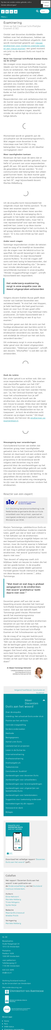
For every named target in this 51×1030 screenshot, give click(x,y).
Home (6, 1021)
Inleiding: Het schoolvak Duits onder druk (24, 716)
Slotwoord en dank (14, 807)
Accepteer (45, 2)
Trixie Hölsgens (12, 902)
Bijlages (9, 812)
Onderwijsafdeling (17, 886)
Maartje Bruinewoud (15, 912)
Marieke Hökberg (13, 899)
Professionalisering (14, 758)
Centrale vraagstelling (16, 724)
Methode (10, 733)
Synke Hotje (11, 905)
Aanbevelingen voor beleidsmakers (21, 795)
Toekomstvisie (12, 767)
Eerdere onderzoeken (15, 729)
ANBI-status (9, 1026)
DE (6, 937)
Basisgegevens (12, 737)
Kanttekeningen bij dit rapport (20, 803)
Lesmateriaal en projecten (18, 746)
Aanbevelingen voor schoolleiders (21, 779)
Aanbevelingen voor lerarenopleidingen (24, 784)
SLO (7, 508)
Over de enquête (13, 712)
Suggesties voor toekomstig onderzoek (23, 799)
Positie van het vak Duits (17, 720)
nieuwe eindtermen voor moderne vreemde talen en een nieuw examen (24, 46)
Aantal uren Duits (14, 741)
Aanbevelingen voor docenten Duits (22, 775)
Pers (6, 1023)
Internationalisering (15, 754)
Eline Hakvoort (12, 896)
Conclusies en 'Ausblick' (16, 771)
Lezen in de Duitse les (15, 750)
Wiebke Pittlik (12, 915)
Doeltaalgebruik (13, 762)
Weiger (46, 5)
